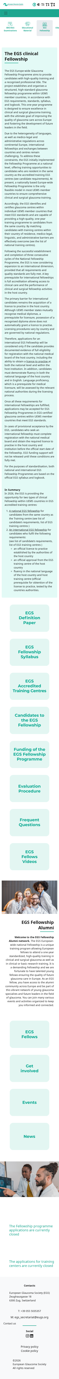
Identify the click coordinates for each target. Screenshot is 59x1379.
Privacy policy (29, 1347)
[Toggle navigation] (6, 13)
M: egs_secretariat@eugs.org (29, 1317)
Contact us (9, 1323)
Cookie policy (29, 1351)
